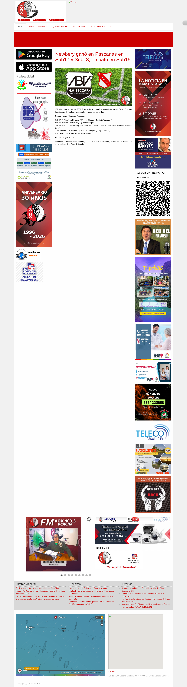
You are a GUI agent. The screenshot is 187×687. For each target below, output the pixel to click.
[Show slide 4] (72, 575)
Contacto (43, 27)
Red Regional (79, 27)
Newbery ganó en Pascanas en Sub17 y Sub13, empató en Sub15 (92, 56)
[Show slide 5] (76, 575)
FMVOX (111, 672)
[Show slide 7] (83, 575)
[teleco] (134, 520)
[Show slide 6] (79, 575)
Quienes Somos (60, 27)
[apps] (35, 55)
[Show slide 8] (86, 575)
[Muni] (35, 85)
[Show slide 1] (62, 575)
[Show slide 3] (69, 575)
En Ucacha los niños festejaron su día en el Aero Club (37, 588)
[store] (35, 67)
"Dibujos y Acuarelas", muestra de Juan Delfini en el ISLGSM (40, 596)
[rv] (29, 255)
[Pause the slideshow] (83, 544)
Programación (98, 27)
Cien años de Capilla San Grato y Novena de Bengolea (37, 599)
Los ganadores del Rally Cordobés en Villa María (88, 588)
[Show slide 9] (90, 575)
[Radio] (120, 560)
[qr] (154, 199)
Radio (31, 27)
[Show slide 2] (65, 575)
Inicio (20, 27)
